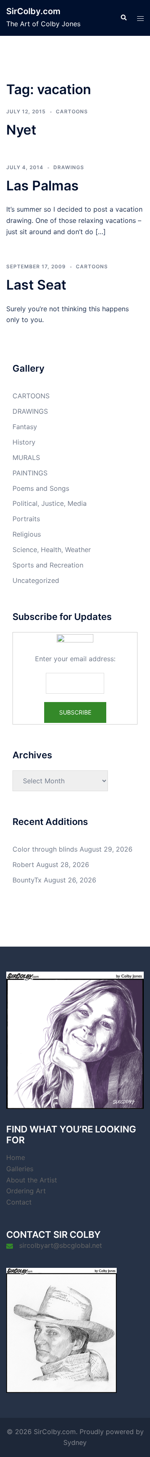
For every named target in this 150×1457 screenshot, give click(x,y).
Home (15, 1157)
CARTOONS (72, 111)
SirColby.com (33, 11)
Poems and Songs (40, 488)
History (23, 442)
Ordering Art (26, 1191)
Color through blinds (45, 849)
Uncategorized (35, 580)
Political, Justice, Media (49, 503)
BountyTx (27, 880)
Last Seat (36, 285)
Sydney (75, 1442)
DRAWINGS (68, 167)
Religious (26, 534)
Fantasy (24, 426)
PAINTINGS (30, 473)
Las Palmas (42, 185)
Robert (23, 864)
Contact (19, 1202)
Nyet (21, 130)
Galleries (19, 1169)
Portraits (26, 519)
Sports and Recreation (47, 565)
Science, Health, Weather (51, 549)
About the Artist (31, 1180)
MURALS (26, 457)
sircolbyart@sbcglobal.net (60, 1245)
